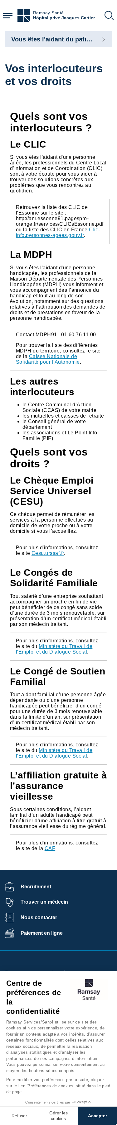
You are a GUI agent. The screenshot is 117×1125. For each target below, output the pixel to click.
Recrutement (36, 886)
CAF (50, 848)
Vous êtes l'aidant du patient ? (56, 39)
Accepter (97, 1115)
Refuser (19, 1115)
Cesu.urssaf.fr (48, 553)
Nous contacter (39, 917)
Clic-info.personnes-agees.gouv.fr (58, 232)
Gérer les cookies (58, 1115)
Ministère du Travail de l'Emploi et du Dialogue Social (54, 649)
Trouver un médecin (44, 902)
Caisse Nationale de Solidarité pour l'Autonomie (48, 359)
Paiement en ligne (42, 933)
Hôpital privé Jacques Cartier (64, 18)
